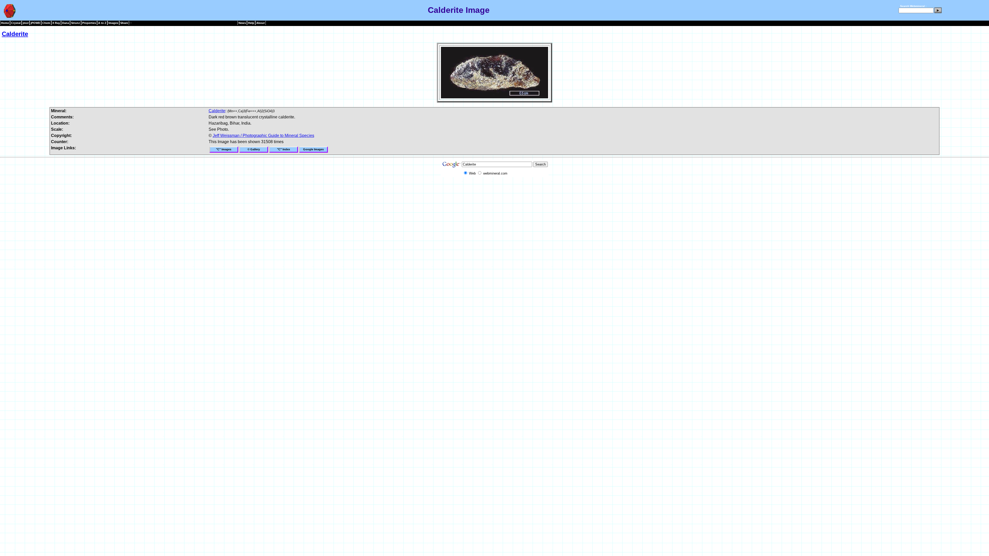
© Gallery (254, 149)
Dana (65, 22)
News (242, 22)
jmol (26, 22)
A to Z (102, 22)
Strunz (75, 22)
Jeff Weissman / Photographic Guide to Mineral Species (263, 135)
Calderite (15, 33)
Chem (46, 22)
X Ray (56, 22)
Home (5, 22)
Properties (89, 22)
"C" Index (283, 149)
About (260, 22)
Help (251, 22)
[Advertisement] (494, 188)
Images (113, 22)
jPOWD (35, 22)
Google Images (313, 149)
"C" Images (223, 149)
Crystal (16, 22)
